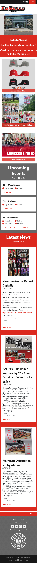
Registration (10, 227)
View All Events (18, 178)
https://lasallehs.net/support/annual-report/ (17, 313)
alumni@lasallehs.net (18, 523)
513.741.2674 (18, 520)
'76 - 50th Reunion (10, 217)
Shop (24, 2)
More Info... (8, 192)
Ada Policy (13, 560)
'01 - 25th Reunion (10, 201)
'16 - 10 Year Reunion (11, 184)
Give (32, 2)
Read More (6, 327)
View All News (18, 242)
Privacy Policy (23, 560)
